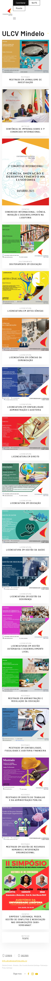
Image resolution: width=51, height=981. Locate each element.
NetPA (34, 2)
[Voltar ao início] (7, 12)
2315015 (8, 955)
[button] (14, 18)
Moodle (19, 8)
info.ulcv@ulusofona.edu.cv (14, 960)
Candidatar (21, 2)
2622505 (24, 955)
